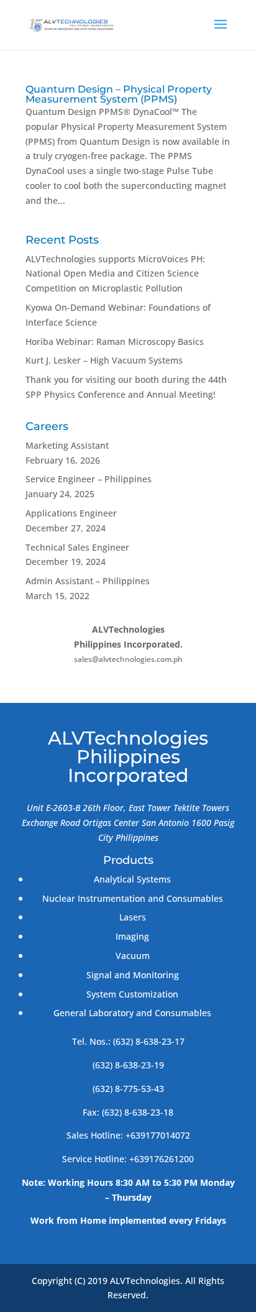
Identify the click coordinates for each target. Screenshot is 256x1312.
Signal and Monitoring (132, 975)
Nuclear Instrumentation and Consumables (132, 898)
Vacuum (133, 955)
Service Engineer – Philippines (88, 479)
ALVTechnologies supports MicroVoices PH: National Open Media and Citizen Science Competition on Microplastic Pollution (115, 274)
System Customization (132, 994)
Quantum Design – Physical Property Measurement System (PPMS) (118, 94)
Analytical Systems (132, 879)
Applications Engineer (71, 513)
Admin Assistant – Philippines (87, 581)
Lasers (132, 917)
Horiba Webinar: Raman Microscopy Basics (114, 341)
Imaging (132, 936)
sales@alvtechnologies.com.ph (128, 659)
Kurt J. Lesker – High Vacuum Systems (104, 360)
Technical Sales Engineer (77, 547)
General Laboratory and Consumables (132, 1013)
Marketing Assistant (67, 445)
